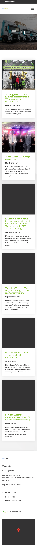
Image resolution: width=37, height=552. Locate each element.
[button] (32, 8)
